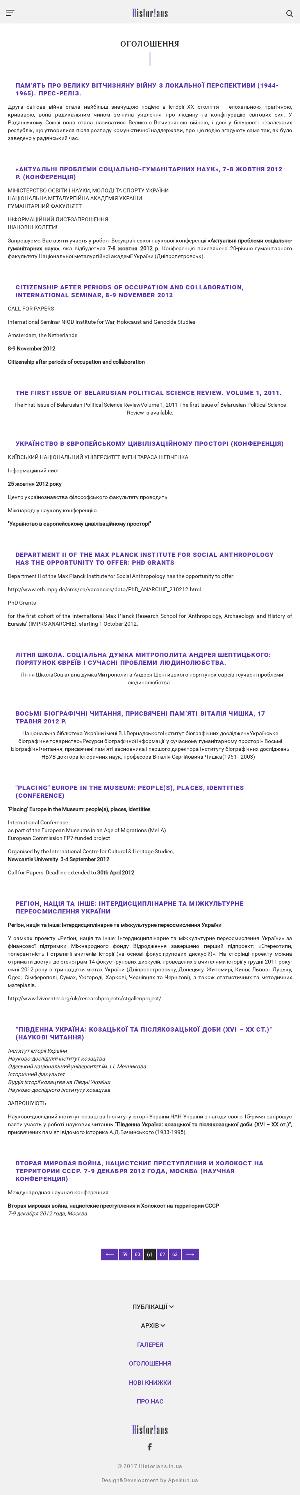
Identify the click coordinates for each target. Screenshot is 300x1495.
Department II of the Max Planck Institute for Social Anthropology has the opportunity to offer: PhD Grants (145, 558)
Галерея (150, 1344)
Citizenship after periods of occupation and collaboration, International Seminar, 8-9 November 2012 (130, 291)
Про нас (150, 1401)
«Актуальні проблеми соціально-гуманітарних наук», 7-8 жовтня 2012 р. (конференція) (149, 173)
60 (137, 1254)
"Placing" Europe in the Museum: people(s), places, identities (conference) (130, 791)
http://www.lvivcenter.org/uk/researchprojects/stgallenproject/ (84, 998)
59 (125, 1254)
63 (175, 1254)
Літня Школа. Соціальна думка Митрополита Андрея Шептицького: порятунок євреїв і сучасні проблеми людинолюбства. (143, 658)
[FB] (150, 1447)
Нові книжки (150, 1382)
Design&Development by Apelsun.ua (150, 1480)
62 (162, 1254)
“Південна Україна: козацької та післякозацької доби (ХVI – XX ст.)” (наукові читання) (144, 1033)
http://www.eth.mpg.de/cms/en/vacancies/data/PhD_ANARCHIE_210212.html (104, 589)
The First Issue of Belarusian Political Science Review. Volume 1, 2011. (149, 393)
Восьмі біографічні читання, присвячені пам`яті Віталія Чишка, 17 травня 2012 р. (140, 717)
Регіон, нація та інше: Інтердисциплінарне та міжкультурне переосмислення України (130, 907)
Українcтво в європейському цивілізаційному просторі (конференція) (150, 443)
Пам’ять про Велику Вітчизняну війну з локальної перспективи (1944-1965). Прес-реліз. (147, 89)
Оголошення (150, 1363)
